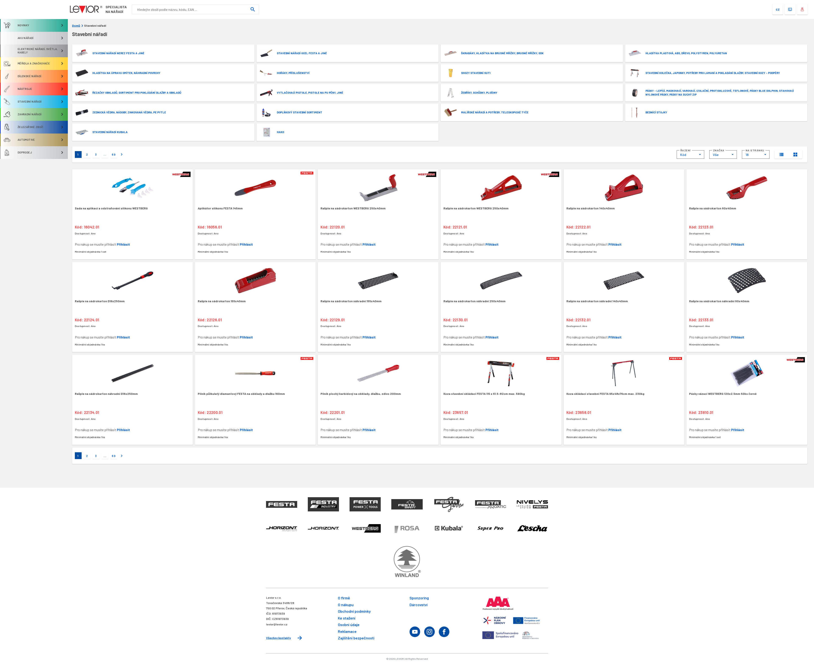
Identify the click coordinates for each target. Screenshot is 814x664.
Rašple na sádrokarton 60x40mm (712, 208)
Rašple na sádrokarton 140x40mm (590, 208)
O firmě (344, 598)
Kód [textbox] (683, 155)
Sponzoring (419, 598)
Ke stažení (346, 618)
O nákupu (346, 604)
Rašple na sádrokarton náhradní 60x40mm (719, 301)
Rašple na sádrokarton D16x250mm (100, 301)
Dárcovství (419, 604)
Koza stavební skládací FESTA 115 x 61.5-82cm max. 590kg (484, 393)
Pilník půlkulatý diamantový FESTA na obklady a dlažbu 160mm (241, 393)
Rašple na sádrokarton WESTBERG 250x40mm (353, 208)
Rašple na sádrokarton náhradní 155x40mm (351, 301)
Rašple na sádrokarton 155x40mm (222, 301)
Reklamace (347, 631)
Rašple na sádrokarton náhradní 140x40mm (597, 301)
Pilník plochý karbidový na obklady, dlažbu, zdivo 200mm (361, 393)
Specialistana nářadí (116, 9)
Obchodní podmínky (354, 611)
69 (114, 154)
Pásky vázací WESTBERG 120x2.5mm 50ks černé (723, 393)
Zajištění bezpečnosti (356, 638)
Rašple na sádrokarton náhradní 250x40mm (474, 301)
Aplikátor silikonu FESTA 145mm (220, 208)
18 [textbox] (747, 155)
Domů (76, 25)
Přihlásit (123, 244)
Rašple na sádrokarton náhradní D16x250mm (106, 393)
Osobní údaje (349, 624)
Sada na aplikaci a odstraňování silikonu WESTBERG (111, 208)
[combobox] (690, 154)
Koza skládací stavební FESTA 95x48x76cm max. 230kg (605, 393)
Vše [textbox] (716, 155)
